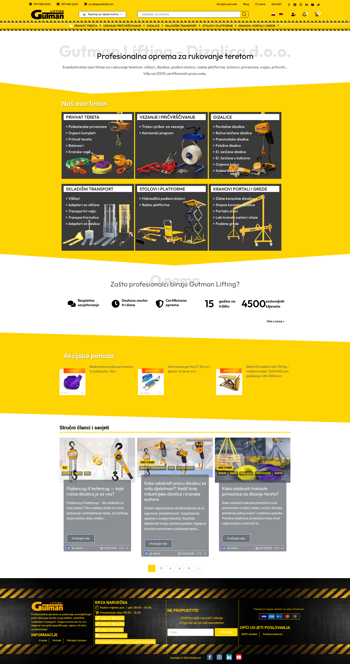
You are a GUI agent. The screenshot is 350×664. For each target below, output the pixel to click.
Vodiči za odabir (147, 462)
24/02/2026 (187, 553)
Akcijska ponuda (227, 4)
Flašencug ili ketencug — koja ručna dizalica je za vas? (95, 491)
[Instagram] (219, 657)
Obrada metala (246, 473)
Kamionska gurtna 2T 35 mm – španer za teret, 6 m (111, 369)
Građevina (67, 473)
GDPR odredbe (249, 634)
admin (79, 548)
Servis (87, 473)
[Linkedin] (229, 657)
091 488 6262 (42, 4)
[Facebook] (209, 657)
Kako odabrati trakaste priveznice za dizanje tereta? (250, 491)
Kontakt (277, 4)
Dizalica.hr (195, 658)
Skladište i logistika (185, 468)
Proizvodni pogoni (158, 468)
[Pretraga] (244, 14)
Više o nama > (275, 321)
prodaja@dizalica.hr (101, 4)
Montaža (78, 473)
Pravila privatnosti (272, 634)
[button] (293, 14)
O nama (260, 4)
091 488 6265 (69, 4)
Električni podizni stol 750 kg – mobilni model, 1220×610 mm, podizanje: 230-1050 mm (189, 371)
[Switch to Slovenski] (273, 14)
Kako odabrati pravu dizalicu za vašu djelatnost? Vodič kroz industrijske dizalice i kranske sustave (175, 491)
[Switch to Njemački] (281, 14)
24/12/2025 (265, 548)
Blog (246, 4)
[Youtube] (239, 657)
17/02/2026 (110, 548)
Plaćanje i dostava (76, 640)
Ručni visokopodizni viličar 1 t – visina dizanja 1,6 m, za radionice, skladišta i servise (268, 371)
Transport (278, 473)
